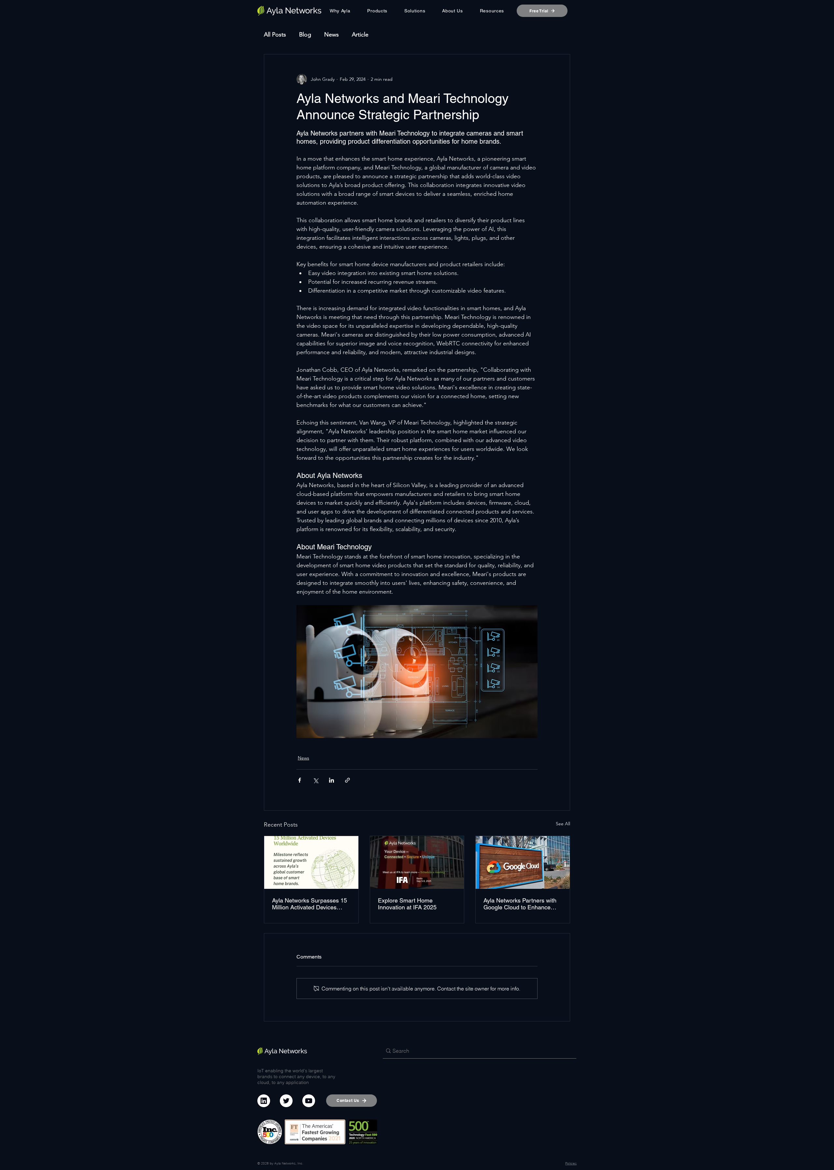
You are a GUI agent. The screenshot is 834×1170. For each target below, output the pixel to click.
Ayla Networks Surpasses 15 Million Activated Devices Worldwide (309, 904)
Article (360, 34)
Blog (305, 34)
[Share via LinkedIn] (331, 780)
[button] (377, 10)
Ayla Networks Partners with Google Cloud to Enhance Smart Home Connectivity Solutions (519, 904)
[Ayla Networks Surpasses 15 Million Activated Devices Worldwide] (311, 862)
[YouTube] (308, 1100)
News (331, 34)
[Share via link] (347, 780)
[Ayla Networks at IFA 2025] (417, 862)
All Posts (275, 34)
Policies (571, 1163)
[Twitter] (286, 1100)
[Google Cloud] (523, 862)
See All (563, 824)
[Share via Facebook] (299, 780)
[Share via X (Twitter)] (315, 780)
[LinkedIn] (263, 1100)
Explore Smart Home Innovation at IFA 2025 (407, 904)
